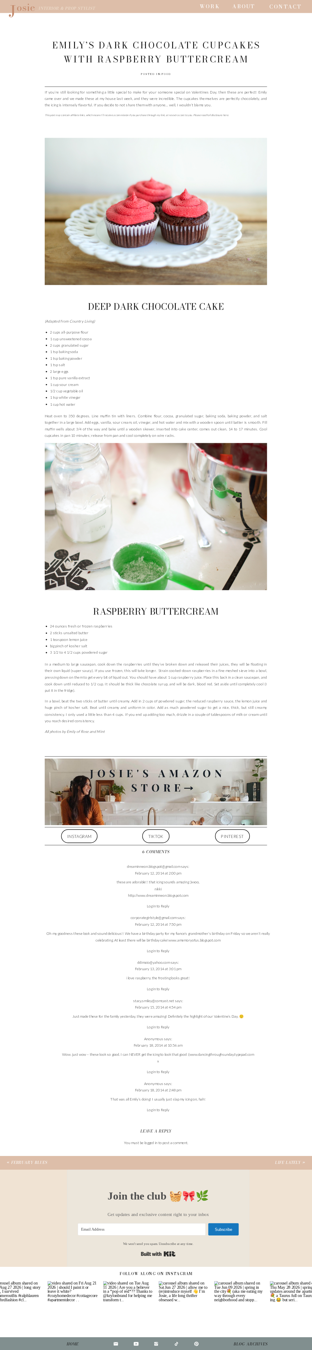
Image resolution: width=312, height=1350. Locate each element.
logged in (151, 1142)
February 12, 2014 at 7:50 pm (158, 924)
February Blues (29, 1163)
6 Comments (156, 852)
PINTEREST (232, 835)
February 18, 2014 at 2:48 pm (158, 1090)
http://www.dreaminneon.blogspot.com (158, 895)
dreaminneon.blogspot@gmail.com (153, 866)
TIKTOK (156, 835)
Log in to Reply (158, 906)
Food (166, 74)
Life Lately (288, 1163)
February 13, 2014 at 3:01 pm (158, 969)
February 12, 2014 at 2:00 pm (158, 873)
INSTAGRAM (79, 835)
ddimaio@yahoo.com (153, 962)
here (225, 114)
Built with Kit (158, 1254)
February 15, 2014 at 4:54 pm (158, 1007)
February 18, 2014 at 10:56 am (158, 1045)
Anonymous (153, 1039)
